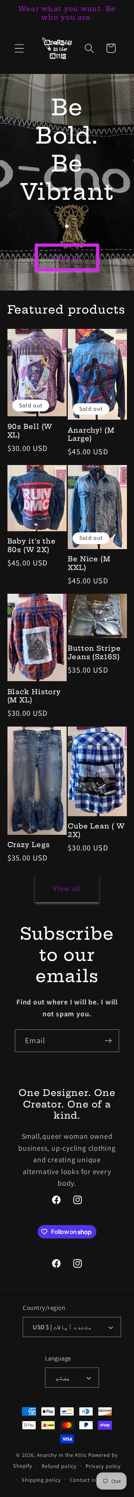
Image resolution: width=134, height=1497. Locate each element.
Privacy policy (103, 1465)
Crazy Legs (28, 845)
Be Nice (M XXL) (89, 563)
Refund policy (59, 1465)
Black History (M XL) (34, 696)
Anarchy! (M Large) (91, 434)
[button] (19, 48)
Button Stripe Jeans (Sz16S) (94, 652)
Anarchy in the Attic (62, 1454)
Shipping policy (41, 1479)
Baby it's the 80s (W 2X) (31, 545)
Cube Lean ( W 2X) (96, 830)
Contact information (95, 1479)
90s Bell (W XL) (29, 431)
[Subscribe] (108, 1040)
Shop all (66, 257)
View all (66, 888)
